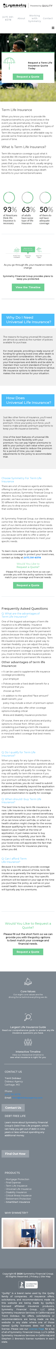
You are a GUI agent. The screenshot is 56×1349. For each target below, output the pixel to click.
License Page (36, 1329)
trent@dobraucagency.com (27, 1097)
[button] (53, 28)
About (21, 18)
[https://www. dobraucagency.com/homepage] (28, 5)
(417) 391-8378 (8, 18)
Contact (48, 18)
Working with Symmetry (34, 18)
